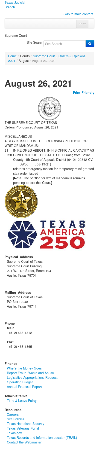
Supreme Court (44, 56)
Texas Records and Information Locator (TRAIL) (42, 437)
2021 (11, 60)
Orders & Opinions (71, 56)
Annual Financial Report (24, 386)
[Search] (89, 43)
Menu (82, 24)
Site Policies (15, 419)
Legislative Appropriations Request (32, 377)
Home (12, 56)
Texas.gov (14, 433)
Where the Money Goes (24, 368)
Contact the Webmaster (24, 442)
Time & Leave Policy (22, 400)
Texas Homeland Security (25, 423)
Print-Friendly (83, 92)
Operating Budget (20, 382)
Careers (13, 414)
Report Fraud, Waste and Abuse (30, 372)
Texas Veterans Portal (23, 428)
